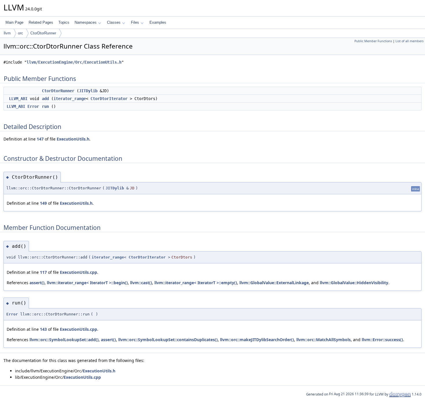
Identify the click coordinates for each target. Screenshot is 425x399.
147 (40, 139)
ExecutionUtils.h (73, 139)
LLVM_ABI (18, 98)
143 (43, 329)
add (45, 98)
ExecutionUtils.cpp (78, 272)
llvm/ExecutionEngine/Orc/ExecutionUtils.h (74, 62)
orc (20, 33)
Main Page (14, 22)
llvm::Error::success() (382, 339)
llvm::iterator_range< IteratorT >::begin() (87, 282)
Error (33, 106)
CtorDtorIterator (109, 98)
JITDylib (88, 90)
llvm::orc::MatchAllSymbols (323, 339)
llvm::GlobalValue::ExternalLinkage (274, 282)
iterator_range (69, 98)
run (45, 106)
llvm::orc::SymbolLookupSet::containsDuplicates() (168, 339)
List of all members (410, 41)
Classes (114, 22)
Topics (63, 22)
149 (43, 203)
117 (43, 272)
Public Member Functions (373, 41)
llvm (7, 33)
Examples (157, 22)
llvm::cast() (141, 282)
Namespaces (86, 22)
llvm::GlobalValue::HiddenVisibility (354, 282)
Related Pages (41, 22)
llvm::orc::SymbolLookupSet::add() (64, 339)
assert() (37, 282)
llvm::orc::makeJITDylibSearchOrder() (257, 339)
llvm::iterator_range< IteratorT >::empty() (195, 282)
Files (135, 22)
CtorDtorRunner (43, 33)
